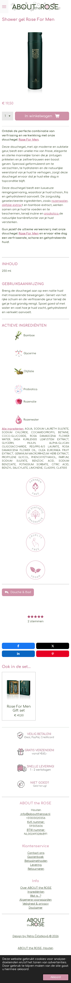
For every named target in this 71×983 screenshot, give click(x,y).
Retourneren (36, 868)
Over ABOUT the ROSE (35, 887)
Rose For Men (29, 139)
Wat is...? (35, 895)
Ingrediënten (35, 891)
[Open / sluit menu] (4, 6)
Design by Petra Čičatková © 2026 (35, 936)
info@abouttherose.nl (35, 814)
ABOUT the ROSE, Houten (35, 948)
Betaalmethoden (35, 861)
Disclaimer (36, 907)
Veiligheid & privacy (36, 903)
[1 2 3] (7, 116)
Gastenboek (35, 857)
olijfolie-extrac (12, 205)
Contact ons (35, 853)
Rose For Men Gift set (19, 708)
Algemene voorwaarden (36, 899)
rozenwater (59, 201)
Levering (36, 865)
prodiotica (51, 213)
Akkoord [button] (56, 977)
